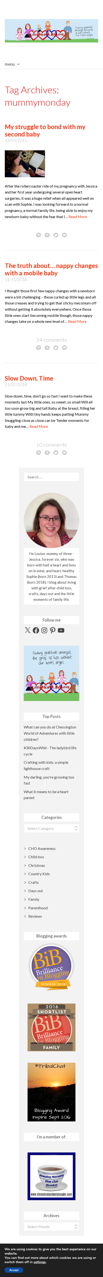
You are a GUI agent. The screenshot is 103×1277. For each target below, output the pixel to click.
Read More (78, 216)
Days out (35, 890)
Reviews (35, 916)
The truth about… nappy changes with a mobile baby (51, 269)
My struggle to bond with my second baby (45, 130)
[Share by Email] (64, 234)
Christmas (36, 865)
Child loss (36, 856)
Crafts (33, 882)
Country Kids (39, 873)
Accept (13, 1270)
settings (40, 1262)
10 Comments (51, 444)
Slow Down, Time (29, 378)
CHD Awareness (42, 848)
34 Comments (51, 339)
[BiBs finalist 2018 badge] (51, 966)
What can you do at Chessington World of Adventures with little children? (50, 733)
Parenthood (38, 907)
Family (33, 899)
